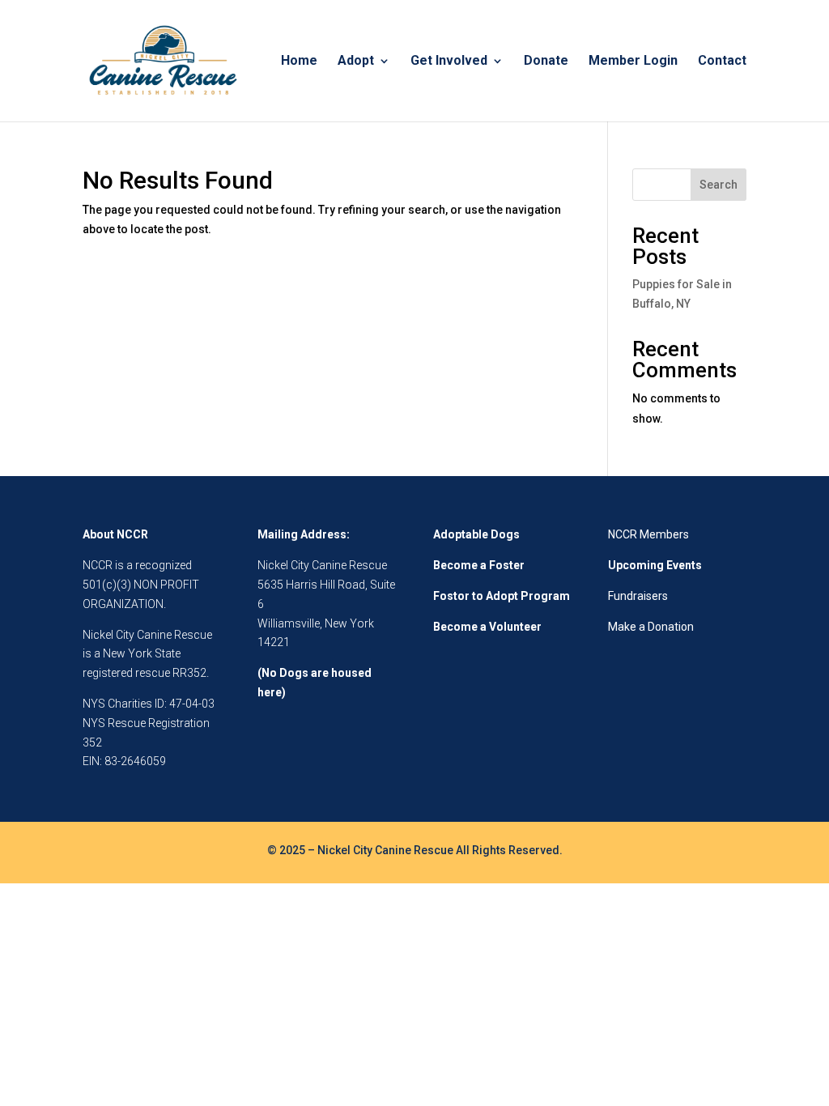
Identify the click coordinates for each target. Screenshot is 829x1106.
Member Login (633, 61)
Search (718, 184)
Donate (546, 61)
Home (299, 61)
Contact (722, 61)
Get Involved (448, 61)
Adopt (356, 61)
